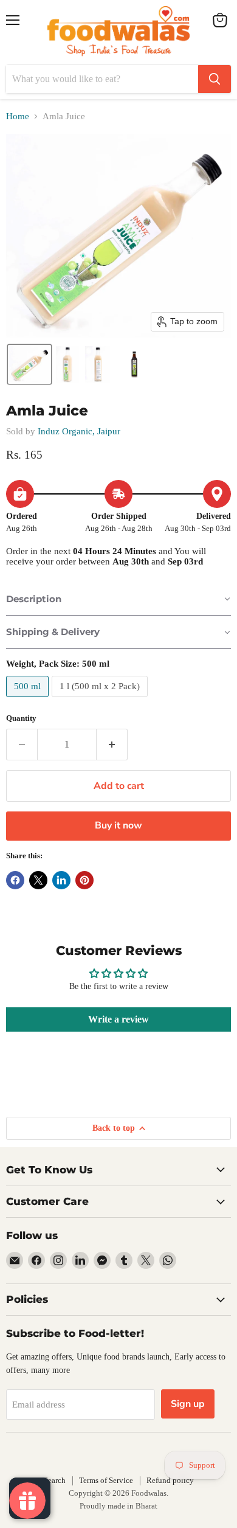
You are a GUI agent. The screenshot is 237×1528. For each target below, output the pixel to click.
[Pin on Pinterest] (84, 880)
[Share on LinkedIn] (61, 880)
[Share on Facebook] (15, 880)
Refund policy (170, 1480)
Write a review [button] (118, 1019)
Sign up (188, 1404)
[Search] (214, 79)
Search (55, 1480)
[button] (29, 364)
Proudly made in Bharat (118, 1505)
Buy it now (118, 825)
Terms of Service (106, 1480)
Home (17, 116)
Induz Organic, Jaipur (79, 431)
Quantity (21, 718)
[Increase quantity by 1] (112, 744)
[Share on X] (38, 880)
